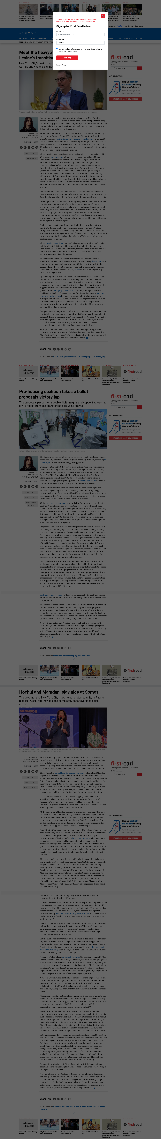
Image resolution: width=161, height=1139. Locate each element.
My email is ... (61, 31)
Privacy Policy (61, 65)
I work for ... (60, 39)
